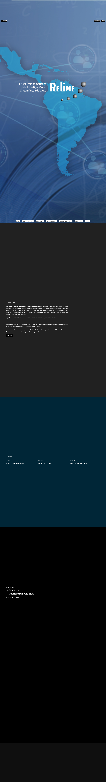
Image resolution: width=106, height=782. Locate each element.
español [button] (4, 20)
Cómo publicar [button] (50, 221)
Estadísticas (78, 221)
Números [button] (39, 221)
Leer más (9, 335)
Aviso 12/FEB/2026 (45, 463)
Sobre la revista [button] (27, 221)
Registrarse (97, 20)
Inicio (17, 221)
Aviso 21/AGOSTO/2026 (15, 463)
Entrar (103, 20)
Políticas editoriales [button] (65, 221)
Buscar (88, 221)
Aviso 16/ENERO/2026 (78, 463)
